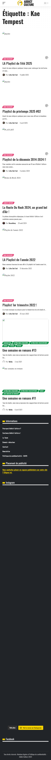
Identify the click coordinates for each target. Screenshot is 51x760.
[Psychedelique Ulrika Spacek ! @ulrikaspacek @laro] (25, 580)
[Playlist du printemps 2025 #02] (25, 93)
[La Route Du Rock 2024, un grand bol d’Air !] (25, 189)
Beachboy (12, 223)
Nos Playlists (8, 59)
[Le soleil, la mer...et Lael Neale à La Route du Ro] (25, 658)
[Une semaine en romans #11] (25, 380)
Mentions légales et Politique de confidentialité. (31, 754)
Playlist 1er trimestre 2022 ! (19, 305)
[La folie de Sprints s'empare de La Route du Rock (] (25, 685)
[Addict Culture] (25, 3)
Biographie (7, 343)
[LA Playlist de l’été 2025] (25, 45)
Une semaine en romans (11, 394)
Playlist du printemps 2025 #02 (21, 111)
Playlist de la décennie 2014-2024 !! (24, 159)
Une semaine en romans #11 (19, 398)
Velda (11, 361)
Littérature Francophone (39, 343)
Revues (19, 346)
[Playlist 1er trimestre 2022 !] (25, 287)
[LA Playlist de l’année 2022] (25, 242)
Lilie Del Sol (13, 74)
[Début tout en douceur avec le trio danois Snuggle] (25, 632)
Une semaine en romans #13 (19, 350)
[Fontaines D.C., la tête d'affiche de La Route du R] (25, 528)
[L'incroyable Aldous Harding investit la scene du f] (25, 606)
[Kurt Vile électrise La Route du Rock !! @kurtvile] (25, 554)
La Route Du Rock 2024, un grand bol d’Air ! (24, 209)
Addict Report (8, 203)
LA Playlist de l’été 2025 (17, 63)
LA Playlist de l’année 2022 (18, 259)
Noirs (5, 346)
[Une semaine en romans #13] (25, 332)
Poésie (12, 346)
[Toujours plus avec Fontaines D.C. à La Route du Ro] (25, 502)
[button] (4, 3)
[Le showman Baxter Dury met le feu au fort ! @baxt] (25, 711)
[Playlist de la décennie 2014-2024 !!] (25, 141)
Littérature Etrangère (21, 343)
